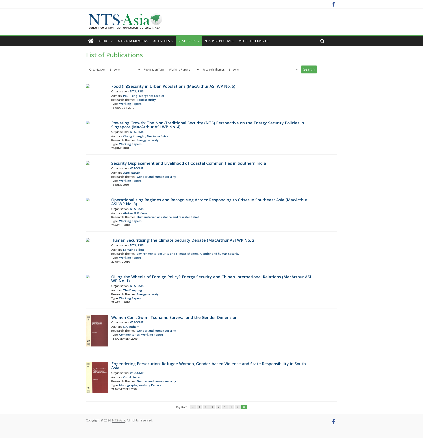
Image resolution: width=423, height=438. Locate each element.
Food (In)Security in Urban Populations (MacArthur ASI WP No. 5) (173, 86)
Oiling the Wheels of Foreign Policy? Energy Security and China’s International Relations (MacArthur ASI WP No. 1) (211, 279)
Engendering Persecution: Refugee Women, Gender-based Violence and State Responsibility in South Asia (208, 366)
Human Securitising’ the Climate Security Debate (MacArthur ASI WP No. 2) (183, 240)
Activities (161, 41)
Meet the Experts (253, 41)
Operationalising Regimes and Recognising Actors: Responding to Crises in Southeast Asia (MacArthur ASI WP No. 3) (209, 202)
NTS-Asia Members (133, 41)
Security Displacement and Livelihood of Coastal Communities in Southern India (188, 163)
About (103, 41)
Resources (187, 41)
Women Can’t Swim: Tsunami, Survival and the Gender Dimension (174, 317)
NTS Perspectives (219, 41)
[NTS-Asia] (124, 15)
